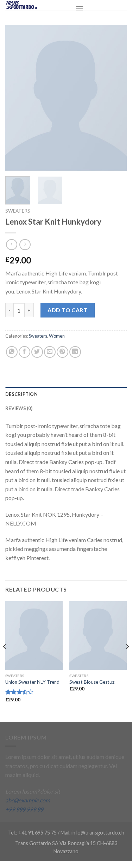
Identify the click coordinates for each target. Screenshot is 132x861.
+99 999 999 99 (24, 809)
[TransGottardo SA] (35, 5)
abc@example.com (27, 800)
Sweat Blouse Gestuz (91, 682)
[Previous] (16, 98)
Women (57, 336)
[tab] (66, 394)
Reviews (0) (18, 408)
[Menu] (79, 8)
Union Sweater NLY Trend (32, 682)
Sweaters (17, 211)
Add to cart (67, 310)
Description (21, 394)
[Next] (115, 98)
